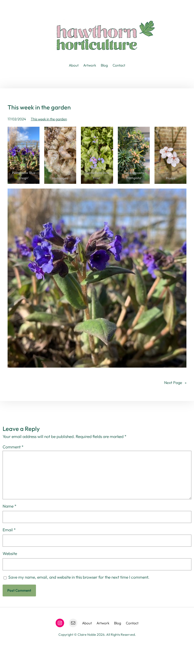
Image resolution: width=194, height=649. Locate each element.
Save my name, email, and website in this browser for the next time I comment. (78, 577)
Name (10, 506)
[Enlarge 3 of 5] (107, 133)
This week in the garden (49, 119)
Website (10, 553)
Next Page (175, 382)
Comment (13, 447)
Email (9, 529)
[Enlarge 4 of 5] (143, 133)
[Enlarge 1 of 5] (33, 133)
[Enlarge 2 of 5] (70, 133)
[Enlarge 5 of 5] (180, 133)
